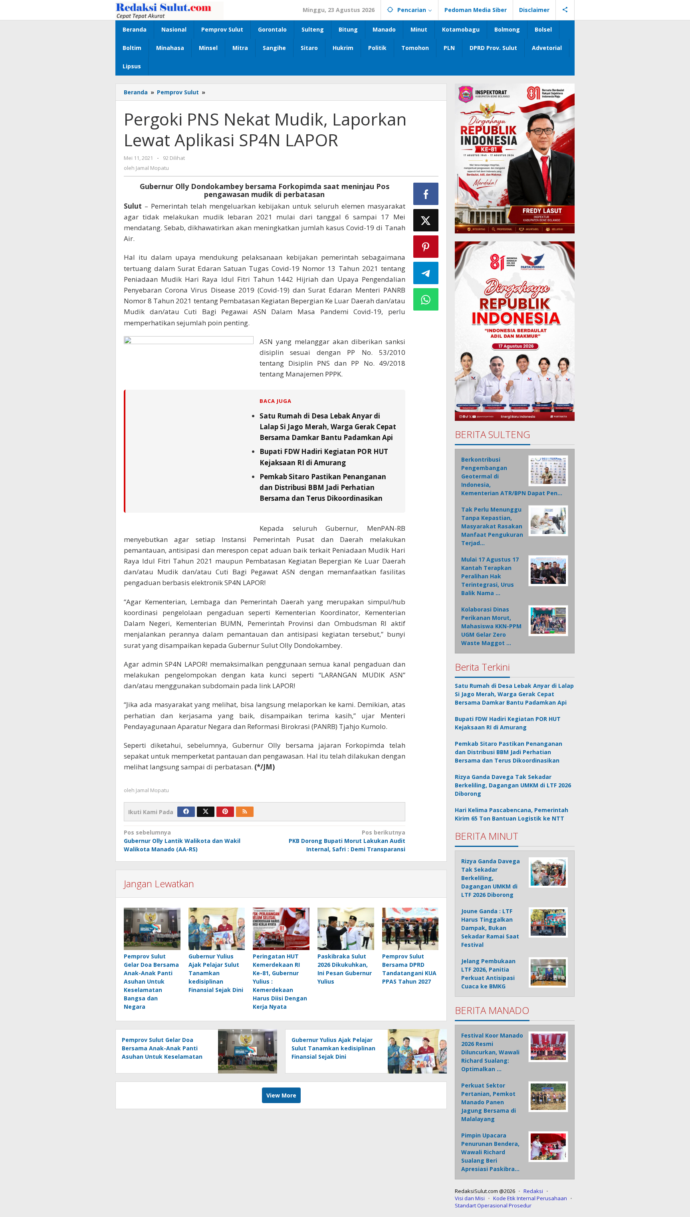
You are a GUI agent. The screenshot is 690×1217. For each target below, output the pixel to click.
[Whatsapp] (426, 299)
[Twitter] (205, 812)
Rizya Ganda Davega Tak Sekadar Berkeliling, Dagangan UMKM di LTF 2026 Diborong (513, 785)
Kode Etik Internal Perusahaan (530, 1198)
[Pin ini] (426, 246)
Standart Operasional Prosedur (493, 1205)
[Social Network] (565, 10)
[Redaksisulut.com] (169, 10)
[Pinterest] (225, 812)
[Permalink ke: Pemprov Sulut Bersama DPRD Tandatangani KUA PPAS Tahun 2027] (410, 929)
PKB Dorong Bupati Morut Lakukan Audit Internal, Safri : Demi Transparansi (347, 841)
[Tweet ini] (426, 220)
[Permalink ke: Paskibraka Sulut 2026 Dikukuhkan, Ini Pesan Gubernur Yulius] (345, 929)
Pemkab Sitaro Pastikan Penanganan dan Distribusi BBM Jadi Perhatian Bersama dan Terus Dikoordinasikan (323, 487)
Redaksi (533, 1191)
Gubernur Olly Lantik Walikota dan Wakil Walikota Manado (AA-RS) (182, 841)
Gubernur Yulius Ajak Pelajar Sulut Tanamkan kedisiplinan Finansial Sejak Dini (215, 973)
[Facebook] (186, 812)
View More (281, 1095)
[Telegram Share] (426, 273)
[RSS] (245, 812)
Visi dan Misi (470, 1198)
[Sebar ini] (426, 194)
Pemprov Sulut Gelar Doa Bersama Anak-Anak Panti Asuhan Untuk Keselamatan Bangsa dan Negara (151, 981)
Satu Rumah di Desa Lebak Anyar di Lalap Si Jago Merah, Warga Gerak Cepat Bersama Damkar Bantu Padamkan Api (328, 426)
